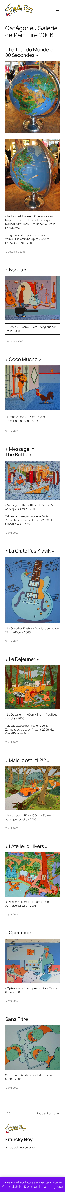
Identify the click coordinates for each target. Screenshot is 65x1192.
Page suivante (48, 1113)
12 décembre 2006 (15, 251)
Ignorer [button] (58, 1186)
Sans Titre (16, 1019)
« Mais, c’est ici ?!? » (27, 760)
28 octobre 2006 (14, 341)
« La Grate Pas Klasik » (29, 551)
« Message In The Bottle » (19, 451)
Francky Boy (19, 1139)
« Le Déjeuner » (22, 659)
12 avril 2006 (12, 431)
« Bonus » (16, 270)
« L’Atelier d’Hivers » (26, 846)
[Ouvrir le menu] (58, 10)
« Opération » (20, 932)
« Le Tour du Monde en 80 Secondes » (30, 52)
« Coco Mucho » (23, 359)
